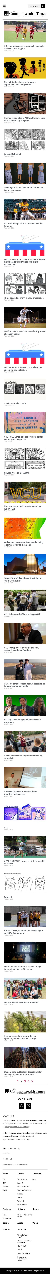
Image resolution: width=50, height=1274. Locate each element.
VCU (4, 1179)
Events (34, 1179)
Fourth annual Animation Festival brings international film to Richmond (22, 967)
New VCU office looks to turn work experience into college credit (20, 83)
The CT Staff (7, 1159)
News (5, 1173)
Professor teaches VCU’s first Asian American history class (20, 792)
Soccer (19, 1197)
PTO (6, 827)
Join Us (19, 1250)
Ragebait (8, 897)
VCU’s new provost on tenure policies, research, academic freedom (21, 649)
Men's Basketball (23, 1186)
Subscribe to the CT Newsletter (24, 1241)
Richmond (6, 1186)
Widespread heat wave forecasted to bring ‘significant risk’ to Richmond (23, 543)
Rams (4, 1215)
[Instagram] (21, 1106)
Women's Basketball (24, 1190)
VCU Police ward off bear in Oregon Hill (22, 614)
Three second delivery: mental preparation (24, 298)
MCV (4, 1183)
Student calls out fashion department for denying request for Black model (23, 1073)
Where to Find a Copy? (22, 1236)
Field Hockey (22, 1205)
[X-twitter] (28, 1106)
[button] (4, 6)
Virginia (5, 1190)
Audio (20, 1223)
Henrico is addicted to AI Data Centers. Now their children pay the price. (24, 119)
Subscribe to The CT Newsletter (15, 1164)
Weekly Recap (22, 1179)
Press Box (20, 1183)
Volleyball (20, 1201)
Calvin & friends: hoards (15, 403)
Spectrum (37, 1173)
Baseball (20, 1194)
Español (6, 1229)
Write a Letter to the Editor (24, 1216)
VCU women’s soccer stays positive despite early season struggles (24, 47)
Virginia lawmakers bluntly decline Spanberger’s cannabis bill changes (20, 1037)
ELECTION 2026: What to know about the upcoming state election (23, 368)
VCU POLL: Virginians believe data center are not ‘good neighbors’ (23, 438)
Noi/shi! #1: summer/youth (16, 473)
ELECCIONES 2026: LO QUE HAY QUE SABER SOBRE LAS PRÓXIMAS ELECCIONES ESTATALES (24, 262)
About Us (6, 1153)
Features (7, 1209)
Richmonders (7, 1218)
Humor (35, 1209)
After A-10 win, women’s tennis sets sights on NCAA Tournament (23, 931)
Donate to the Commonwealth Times (22, 1259)
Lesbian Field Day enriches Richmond (21, 1002)
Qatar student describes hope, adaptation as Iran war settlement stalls (24, 685)
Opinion (21, 1209)
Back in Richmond (12, 154)
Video (35, 1223)
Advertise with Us (23, 1253)
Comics (6, 1223)
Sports (20, 1173)
